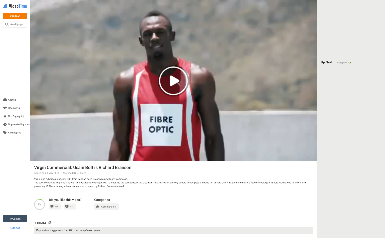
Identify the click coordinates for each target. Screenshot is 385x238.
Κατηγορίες (14, 132)
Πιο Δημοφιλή (16, 116)
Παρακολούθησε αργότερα (23, 124)
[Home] (15, 6)
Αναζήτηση (17, 24)
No (71, 206)
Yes (56, 206)
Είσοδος (15, 227)
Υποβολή (15, 15)
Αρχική (12, 100)
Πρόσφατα (14, 108)
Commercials (108, 206)
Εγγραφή (15, 218)
